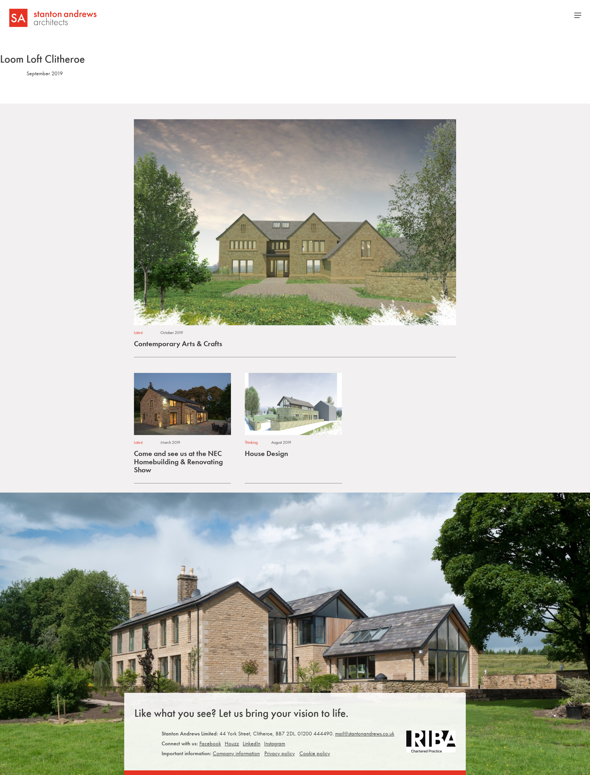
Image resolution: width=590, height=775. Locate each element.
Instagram (274, 743)
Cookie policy (314, 753)
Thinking (251, 442)
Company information (236, 753)
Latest (138, 332)
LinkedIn (251, 743)
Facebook (210, 743)
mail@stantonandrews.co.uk (364, 733)
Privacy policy (279, 753)
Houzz (232, 743)
